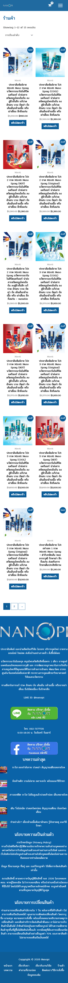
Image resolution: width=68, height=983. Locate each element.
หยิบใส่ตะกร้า (18, 123)
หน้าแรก (8, 966)
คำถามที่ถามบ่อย (27, 970)
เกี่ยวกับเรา (24, 966)
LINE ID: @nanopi (34, 697)
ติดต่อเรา (53, 970)
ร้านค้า (61, 966)
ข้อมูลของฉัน (34, 975)
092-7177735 (36, 729)
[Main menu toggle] (60, 5)
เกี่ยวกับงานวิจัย (43, 966)
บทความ (8, 970)
